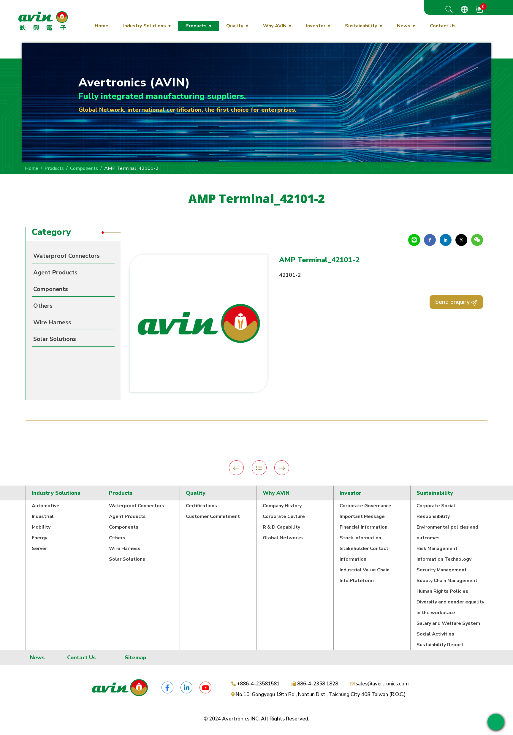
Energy (39, 538)
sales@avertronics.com (382, 683)
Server (39, 548)
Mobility (41, 527)
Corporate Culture (284, 516)
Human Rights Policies (442, 591)
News (403, 26)
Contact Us (443, 26)
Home (101, 26)
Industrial (43, 516)
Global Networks (283, 538)
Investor (315, 26)
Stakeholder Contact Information (364, 553)
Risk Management (437, 548)
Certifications (201, 505)
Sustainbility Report (440, 644)
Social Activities (435, 634)
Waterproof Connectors (66, 256)
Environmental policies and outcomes (447, 532)
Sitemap (135, 657)
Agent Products (55, 272)
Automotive (45, 505)
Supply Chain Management (447, 580)
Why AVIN (274, 26)
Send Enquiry (453, 302)
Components (84, 168)
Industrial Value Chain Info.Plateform (365, 575)
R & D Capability (281, 527)
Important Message (362, 516)
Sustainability (361, 26)
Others (43, 306)
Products (196, 26)
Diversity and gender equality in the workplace (450, 607)
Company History (282, 505)
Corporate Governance (365, 505)
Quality (234, 26)
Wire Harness (52, 322)
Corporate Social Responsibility (436, 511)
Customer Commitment (213, 516)
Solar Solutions (54, 339)
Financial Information (363, 527)
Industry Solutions (144, 26)
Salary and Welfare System (448, 623)
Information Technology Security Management (444, 564)
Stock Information (360, 538)
